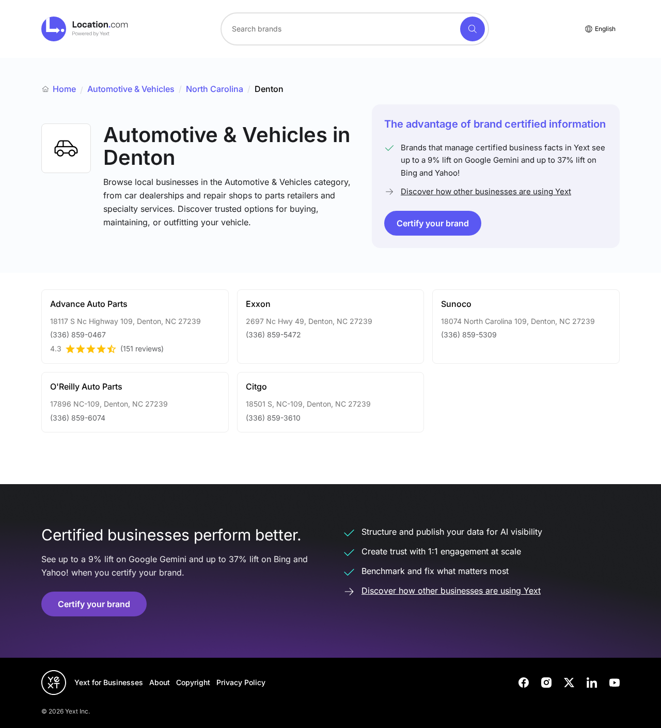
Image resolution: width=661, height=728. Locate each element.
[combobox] (355, 28)
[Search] (472, 29)
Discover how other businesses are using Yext (486, 191)
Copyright (193, 682)
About (159, 682)
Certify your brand (433, 223)
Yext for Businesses (108, 682)
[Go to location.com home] (85, 29)
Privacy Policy (240, 682)
